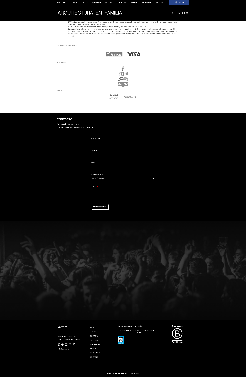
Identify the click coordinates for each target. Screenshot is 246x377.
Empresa (94, 150)
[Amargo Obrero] (123, 81)
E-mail (93, 162)
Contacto (159, 2)
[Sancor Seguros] (130, 98)
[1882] (123, 70)
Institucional (121, 2)
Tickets (85, 2)
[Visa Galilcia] (123, 58)
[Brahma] (123, 76)
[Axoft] (114, 98)
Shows (75, 2)
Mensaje (94, 187)
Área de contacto (97, 174)
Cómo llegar (146, 2)
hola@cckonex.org (64, 349)
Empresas (108, 2)
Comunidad (96, 2)
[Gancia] (123, 86)
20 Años (134, 2)
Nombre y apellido (97, 138)
